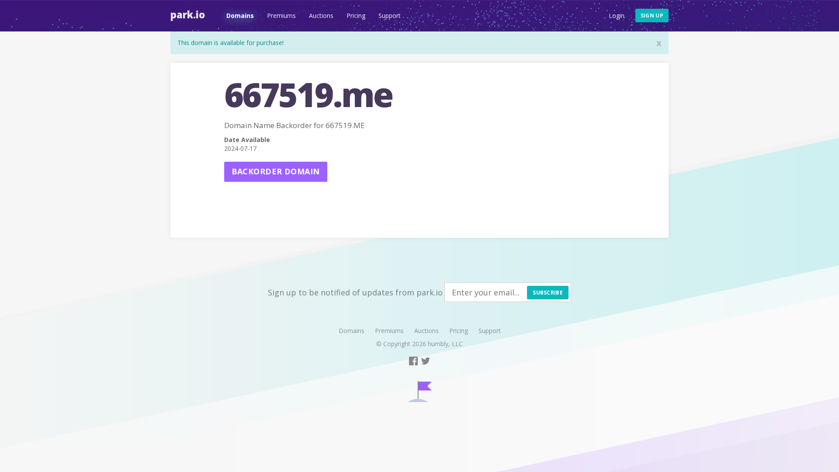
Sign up (652, 15)
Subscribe (548, 292)
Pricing (356, 15)
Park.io (187, 14)
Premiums (281, 15)
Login (616, 15)
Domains (240, 15)
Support (389, 15)
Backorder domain (276, 171)
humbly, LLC (445, 344)
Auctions (321, 15)
